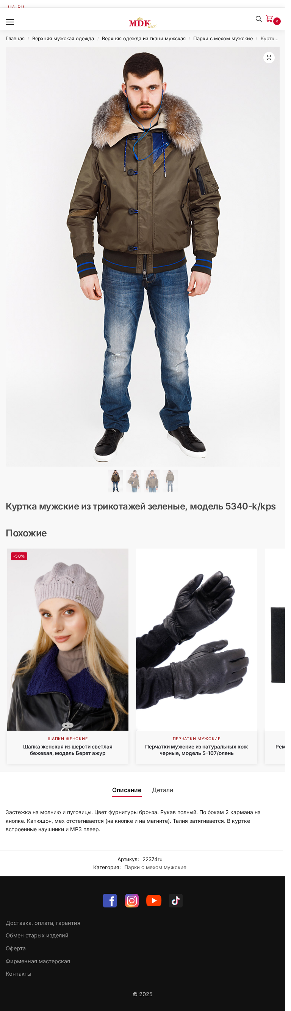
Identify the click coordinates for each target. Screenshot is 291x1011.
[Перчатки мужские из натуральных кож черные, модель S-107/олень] (196, 640)
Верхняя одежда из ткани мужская (144, 38)
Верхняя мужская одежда (63, 38)
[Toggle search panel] (259, 19)
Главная (15, 38)
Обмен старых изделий (37, 935)
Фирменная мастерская (38, 961)
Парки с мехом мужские (223, 38)
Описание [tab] (126, 790)
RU (20, 7)
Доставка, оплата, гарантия (43, 923)
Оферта (16, 948)
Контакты (18, 973)
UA (11, 7)
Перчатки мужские (197, 738)
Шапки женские (68, 738)
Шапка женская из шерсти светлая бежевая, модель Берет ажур (68, 750)
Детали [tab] (162, 790)
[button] (271, 19)
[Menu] (17, 22)
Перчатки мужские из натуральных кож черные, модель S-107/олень (196, 750)
